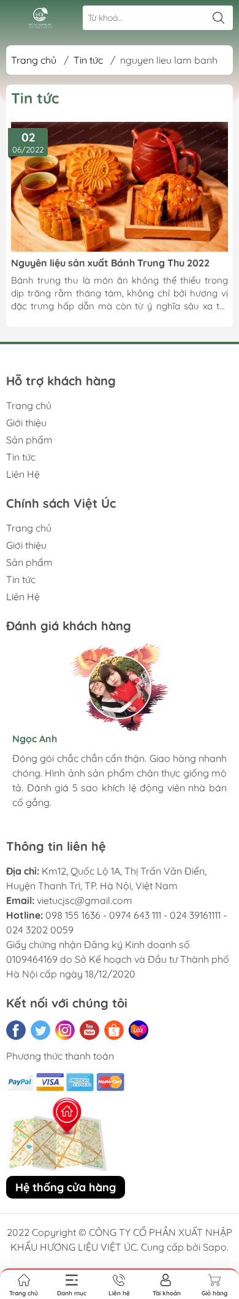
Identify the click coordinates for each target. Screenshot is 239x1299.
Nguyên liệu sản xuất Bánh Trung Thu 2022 (110, 263)
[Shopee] (114, 1030)
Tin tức (88, 60)
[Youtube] (89, 1030)
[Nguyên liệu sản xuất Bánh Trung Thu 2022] (119, 187)
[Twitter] (40, 1030)
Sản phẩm (29, 440)
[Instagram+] (65, 1030)
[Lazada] (138, 1030)
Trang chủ (33, 60)
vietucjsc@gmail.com (84, 900)
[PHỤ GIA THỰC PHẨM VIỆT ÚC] (40, 18)
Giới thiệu (26, 422)
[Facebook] (16, 1030)
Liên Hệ (23, 474)
